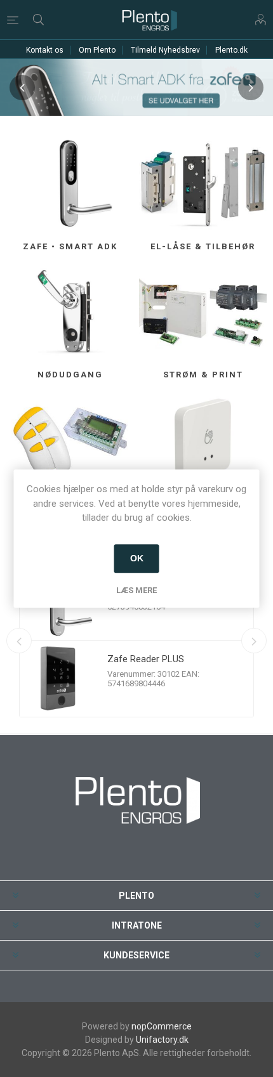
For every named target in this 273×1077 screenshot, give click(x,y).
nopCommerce (161, 1026)
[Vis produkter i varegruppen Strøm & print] (203, 313)
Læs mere (136, 590)
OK (136, 558)
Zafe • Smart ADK (70, 246)
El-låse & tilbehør (202, 246)
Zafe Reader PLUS (145, 659)
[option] (136, 87)
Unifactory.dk (162, 1040)
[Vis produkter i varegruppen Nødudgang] (70, 313)
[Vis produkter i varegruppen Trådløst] (70, 441)
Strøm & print (203, 374)
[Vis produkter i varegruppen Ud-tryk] (203, 441)
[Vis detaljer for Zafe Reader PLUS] (58, 679)
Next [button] (250, 87)
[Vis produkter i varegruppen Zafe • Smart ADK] (70, 185)
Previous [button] (22, 87)
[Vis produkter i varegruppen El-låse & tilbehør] (203, 185)
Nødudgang (70, 374)
